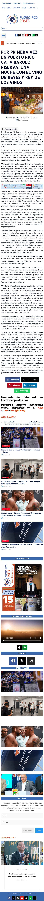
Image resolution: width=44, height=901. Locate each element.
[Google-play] (33, 35)
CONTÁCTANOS (6, 3)
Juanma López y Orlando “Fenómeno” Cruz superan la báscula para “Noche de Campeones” (21, 514)
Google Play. (18, 410)
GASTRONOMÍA (32, 8)
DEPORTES (6, 446)
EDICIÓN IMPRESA (28, 3)
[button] (3, 36)
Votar (39, 831)
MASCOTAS (16, 8)
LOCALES (5, 477)
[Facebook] (16, 35)
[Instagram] (23, 35)
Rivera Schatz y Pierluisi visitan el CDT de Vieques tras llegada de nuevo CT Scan (20, 482)
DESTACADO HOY (22, 869)
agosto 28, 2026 (7, 454)
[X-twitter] (19, 35)
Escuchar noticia (11, 129)
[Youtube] (26, 35)
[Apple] (29, 35)
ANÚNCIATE (17, 3)
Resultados (27, 831)
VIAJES (24, 8)
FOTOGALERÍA (6, 8)
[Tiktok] (36, 35)
